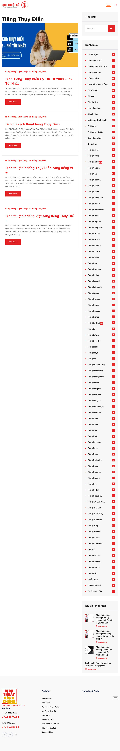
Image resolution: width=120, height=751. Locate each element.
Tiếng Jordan (93, 293)
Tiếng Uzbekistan (95, 544)
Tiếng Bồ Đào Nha (96, 210)
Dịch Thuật (92, 90)
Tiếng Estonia (94, 251)
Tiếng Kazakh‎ (94, 299)
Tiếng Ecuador (94, 245)
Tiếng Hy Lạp (93, 275)
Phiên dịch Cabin (95, 132)
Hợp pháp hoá (94, 108)
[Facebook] (4, 734)
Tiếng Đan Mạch (95, 561)
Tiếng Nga (92, 430)
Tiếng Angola (93, 168)
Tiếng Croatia (94, 233)
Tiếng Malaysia (94, 389)
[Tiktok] (10, 734)
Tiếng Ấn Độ (95, 162)
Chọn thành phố (95, 60)
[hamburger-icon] (108, 5)
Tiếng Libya (93, 353)
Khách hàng (93, 114)
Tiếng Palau (93, 448)
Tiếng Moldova (94, 395)
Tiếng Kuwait (93, 317)
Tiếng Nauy (93, 418)
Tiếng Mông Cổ (94, 401)
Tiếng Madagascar (96, 377)
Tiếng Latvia (93, 335)
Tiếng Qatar (93, 466)
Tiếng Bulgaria (94, 222)
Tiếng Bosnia (93, 216)
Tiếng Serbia (93, 490)
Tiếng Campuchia (95, 228)
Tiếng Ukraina (94, 538)
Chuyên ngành (94, 72)
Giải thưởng (93, 102)
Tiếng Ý (91, 550)
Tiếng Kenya (93, 305)
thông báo (92, 144)
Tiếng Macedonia (95, 371)
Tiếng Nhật (92, 436)
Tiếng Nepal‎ (93, 424)
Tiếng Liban (93, 347)
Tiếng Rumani (94, 478)
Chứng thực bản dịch (97, 66)
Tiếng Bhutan (94, 204)
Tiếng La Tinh (95, 323)
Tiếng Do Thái (94, 239)
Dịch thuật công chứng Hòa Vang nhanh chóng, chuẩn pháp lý (105, 635)
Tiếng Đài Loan (94, 555)
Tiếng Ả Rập (93, 150)
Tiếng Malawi (93, 383)
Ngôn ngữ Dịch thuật (18, 72)
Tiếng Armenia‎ (94, 180)
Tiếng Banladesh (95, 198)
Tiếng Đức (92, 573)
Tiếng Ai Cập (93, 156)
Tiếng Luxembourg (96, 365)
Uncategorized (94, 585)
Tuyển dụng (93, 579)
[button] (116, 5)
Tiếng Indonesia (95, 287)
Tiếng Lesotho (94, 341)
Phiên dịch (92, 126)
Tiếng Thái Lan (94, 508)
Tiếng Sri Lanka (95, 496)
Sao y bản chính (95, 138)
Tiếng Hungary (94, 269)
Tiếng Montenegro (96, 406)
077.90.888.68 (10, 726)
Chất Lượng (93, 55)
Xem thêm (13, 102)
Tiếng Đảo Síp (94, 567)
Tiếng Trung (93, 526)
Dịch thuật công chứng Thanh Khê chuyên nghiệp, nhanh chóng (104, 651)
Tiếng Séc (92, 484)
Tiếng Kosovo (94, 311)
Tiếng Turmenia (94, 532)
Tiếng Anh (92, 174)
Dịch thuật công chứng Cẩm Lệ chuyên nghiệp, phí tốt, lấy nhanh (104, 619)
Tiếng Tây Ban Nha (96, 502)
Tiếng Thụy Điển (39, 72)
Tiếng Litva (93, 359)
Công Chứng (93, 78)
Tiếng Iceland (94, 281)
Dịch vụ (91, 96)
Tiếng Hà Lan (93, 257)
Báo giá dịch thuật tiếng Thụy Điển (32, 124)
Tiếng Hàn (92, 263)
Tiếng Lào (92, 329)
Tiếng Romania (94, 472)
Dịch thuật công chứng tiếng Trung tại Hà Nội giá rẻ (98, 664)
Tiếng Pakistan (94, 442)
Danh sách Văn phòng (98, 84)
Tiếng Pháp (93, 454)
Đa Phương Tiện (95, 591)
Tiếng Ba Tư (93, 192)
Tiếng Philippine (95, 460)
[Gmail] (16, 734)
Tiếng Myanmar (94, 412)
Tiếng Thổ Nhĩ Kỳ (95, 514)
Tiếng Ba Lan (93, 186)
